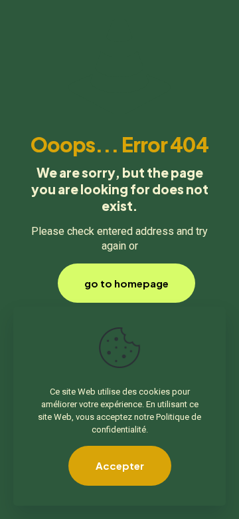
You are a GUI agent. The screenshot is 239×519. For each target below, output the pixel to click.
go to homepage (126, 283)
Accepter (120, 465)
